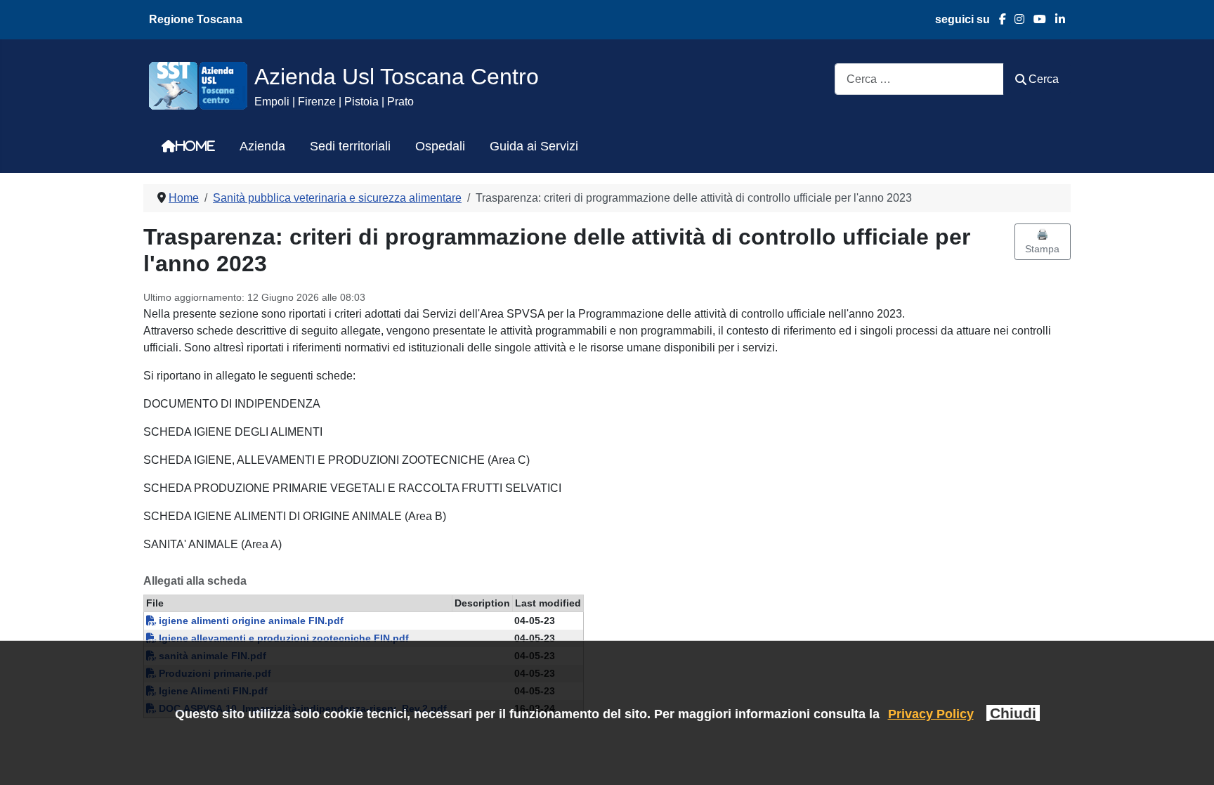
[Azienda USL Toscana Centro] (198, 85)
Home (195, 146)
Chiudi (1013, 713)
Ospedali (440, 146)
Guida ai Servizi (534, 146)
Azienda (262, 146)
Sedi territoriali (350, 146)
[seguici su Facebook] (998, 19)
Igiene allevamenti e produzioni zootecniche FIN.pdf (282, 638)
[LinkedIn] (1055, 19)
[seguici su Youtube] (1035, 19)
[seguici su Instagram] (1015, 19)
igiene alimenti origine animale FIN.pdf (250, 620)
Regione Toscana (195, 19)
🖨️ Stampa (1042, 241)
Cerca (1044, 79)
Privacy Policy (931, 713)
